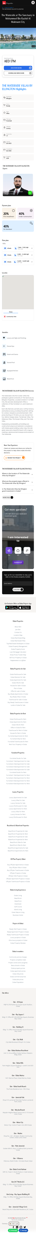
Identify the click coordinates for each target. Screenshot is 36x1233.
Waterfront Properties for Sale (18, 837)
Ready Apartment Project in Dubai (18, 932)
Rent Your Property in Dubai (18, 744)
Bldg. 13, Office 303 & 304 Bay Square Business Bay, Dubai (18, 1029)
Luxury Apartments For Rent (18, 809)
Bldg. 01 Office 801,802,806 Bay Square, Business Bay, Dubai (18, 1017)
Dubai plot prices (18, 979)
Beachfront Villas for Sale (18, 842)
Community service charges (18, 957)
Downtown (18, 904)
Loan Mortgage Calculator (18, 652)
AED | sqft (14, 1223)
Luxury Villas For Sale (18, 800)
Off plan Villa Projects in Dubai (18, 876)
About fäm (18, 627)
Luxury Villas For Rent (18, 812)
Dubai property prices (18, 968)
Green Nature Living (18, 912)
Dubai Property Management (18, 646)
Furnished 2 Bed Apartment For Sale (18, 764)
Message (24, 1230)
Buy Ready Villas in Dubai (18, 697)
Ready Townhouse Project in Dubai (18, 935)
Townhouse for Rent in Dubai (18, 730)
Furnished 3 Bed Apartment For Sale (18, 767)
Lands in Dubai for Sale (18, 705)
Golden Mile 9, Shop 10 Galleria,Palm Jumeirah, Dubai (18, 1148)
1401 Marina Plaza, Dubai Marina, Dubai (18, 1077)
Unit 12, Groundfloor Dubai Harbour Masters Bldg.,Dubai (18, 1053)
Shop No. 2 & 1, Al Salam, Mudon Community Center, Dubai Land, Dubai (18, 1135)
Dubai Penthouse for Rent (18, 719)
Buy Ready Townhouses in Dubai (18, 702)
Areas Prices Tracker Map (18, 655)
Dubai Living (18, 895)
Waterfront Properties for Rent (18, 839)
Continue (17, 562)
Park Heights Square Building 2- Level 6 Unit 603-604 (17, 1065)
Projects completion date (18, 960)
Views (10, 312)
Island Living (18, 909)
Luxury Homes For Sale (18, 803)
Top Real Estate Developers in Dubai (18, 644)
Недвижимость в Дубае (18, 660)
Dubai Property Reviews (18, 943)
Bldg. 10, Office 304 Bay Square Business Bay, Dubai (18, 1196)
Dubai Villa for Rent (18, 725)
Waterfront (18, 901)
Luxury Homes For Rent (17, 814)
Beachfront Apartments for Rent (18, 851)
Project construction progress (17, 963)
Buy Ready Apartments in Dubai (18, 694)
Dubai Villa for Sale (18, 683)
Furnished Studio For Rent (18, 772)
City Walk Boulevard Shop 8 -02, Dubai (18, 1041)
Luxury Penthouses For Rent (18, 817)
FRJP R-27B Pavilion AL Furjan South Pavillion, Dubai (18, 1004)
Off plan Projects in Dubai (18, 873)
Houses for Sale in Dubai (18, 686)
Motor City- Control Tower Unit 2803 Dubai (18, 1124)
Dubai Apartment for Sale (18, 680)
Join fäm (18, 629)
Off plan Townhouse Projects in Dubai (18, 881)
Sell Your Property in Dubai (18, 658)
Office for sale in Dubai (18, 691)
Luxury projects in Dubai (18, 937)
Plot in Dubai (18, 688)
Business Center (18, 915)
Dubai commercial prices (18, 977)
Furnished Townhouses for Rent (18, 742)
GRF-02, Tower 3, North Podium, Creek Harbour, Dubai (18, 1171)
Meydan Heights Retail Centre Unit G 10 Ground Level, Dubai (18, 1112)
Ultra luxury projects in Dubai (18, 940)
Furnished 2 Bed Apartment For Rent (18, 778)
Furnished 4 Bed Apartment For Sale (18, 770)
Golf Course (18, 907)
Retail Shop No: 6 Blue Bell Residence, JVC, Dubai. (18, 1208)
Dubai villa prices (18, 974)
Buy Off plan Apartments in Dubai (18, 865)
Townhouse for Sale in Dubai (18, 700)
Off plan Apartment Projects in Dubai (18, 879)
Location (4, 273)
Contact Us (18, 632)
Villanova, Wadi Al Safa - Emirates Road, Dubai (18, 1160)
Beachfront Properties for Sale (18, 831)
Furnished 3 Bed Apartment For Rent (18, 781)
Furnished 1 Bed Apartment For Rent (18, 775)
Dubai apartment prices (18, 971)
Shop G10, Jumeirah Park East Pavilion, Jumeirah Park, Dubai (18, 1099)
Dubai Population (18, 982)
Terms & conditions (17, 1220)
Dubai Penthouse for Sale (18, 674)
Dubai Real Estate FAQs (18, 641)
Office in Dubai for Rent (18, 728)
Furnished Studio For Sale (18, 758)
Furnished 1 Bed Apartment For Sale (18, 761)
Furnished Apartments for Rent (18, 736)
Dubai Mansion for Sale (18, 677)
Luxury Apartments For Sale (18, 797)
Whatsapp (14, 1230)
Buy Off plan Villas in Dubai (17, 867)
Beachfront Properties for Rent (18, 834)
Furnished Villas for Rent (18, 739)
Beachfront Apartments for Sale (18, 848)
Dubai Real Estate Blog (18, 638)
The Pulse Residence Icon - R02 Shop (18, 1088)
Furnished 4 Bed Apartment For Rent (18, 784)
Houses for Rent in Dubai (18, 733)
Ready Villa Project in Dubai (18, 929)
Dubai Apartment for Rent (18, 722)
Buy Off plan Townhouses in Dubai (18, 870)
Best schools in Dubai (18, 965)
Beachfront (18, 898)
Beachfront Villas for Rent (18, 845)
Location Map (18, 635)
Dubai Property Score (18, 649)
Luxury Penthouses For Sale (18, 806)
